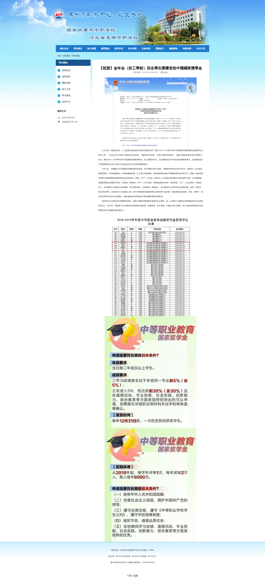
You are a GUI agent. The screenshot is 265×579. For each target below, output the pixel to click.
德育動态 (66, 70)
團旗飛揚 (66, 83)
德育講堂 (66, 76)
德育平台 (66, 102)
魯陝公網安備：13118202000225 (142, 562)
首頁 (59, 56)
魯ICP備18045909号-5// (120, 562)
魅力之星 (66, 89)
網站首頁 (64, 48)
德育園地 (66, 56)
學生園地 (76, 56)
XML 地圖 (132, 575)
